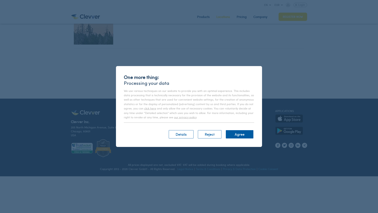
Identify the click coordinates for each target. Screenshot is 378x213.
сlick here (150, 108)
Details (181, 134)
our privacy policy (185, 117)
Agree (240, 134)
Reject (210, 134)
